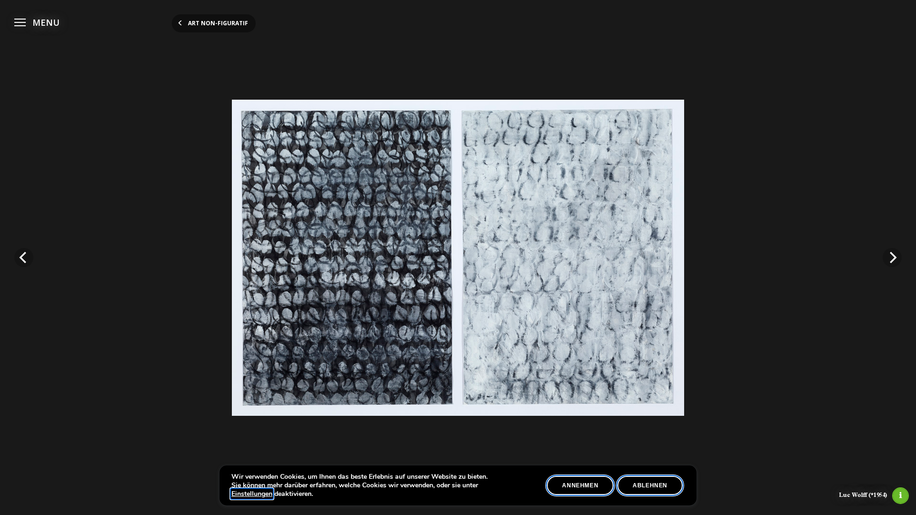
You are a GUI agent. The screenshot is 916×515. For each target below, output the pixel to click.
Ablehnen (650, 485)
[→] (892, 257)
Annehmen (580, 485)
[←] (23, 257)
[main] (458, 257)
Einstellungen (251, 494)
